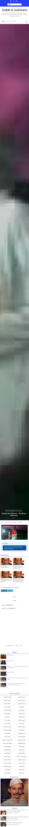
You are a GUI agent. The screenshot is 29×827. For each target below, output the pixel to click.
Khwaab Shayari (21, 733)
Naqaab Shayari (21, 743)
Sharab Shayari (7, 756)
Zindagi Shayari (7, 773)
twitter (11, 590)
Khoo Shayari (7, 736)
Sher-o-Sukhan (14, 10)
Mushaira (19, 510)
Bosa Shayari (7, 707)
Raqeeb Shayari (7, 750)
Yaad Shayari (7, 769)
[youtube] (11, 2)
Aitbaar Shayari (7, 700)
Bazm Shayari (7, 703)
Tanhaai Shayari (7, 759)
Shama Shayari (21, 753)
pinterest (17, 590)
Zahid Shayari (22, 769)
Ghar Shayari (7, 720)
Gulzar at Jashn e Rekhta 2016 (13, 811)
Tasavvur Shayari (7, 763)
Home (2, 522)
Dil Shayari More (7, 710)
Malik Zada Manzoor (10, 510)
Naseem (9, 518)
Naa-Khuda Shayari (7, 743)
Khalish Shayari (21, 726)
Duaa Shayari (7, 713)
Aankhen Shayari (7, 697)
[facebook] (16, 2)
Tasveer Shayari (21, 763)
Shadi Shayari (7, 753)
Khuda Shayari (11, 672)
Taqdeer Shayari (21, 759)
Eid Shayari (7, 717)
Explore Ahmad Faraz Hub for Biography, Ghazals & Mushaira (13, 547)
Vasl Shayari (21, 766)
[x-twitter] (14, 2)
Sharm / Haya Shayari (21, 756)
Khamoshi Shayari (7, 730)
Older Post (17, 645)
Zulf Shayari (10, 660)
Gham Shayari (21, 717)
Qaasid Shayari (7, 746)
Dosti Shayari (22, 710)
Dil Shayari (21, 707)
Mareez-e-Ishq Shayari (7, 740)
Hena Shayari (7, 723)
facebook (5, 590)
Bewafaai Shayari (22, 703)
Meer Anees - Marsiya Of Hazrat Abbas (13, 799)
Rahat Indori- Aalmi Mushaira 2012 (14, 822)
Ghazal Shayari (21, 720)
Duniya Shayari (21, 713)
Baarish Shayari (21, 700)
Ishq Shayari (10, 655)
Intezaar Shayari (7, 726)
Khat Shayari (21, 730)
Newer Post (10, 645)
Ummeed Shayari (7, 766)
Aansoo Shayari (21, 697)
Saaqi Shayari (22, 750)
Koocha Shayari (21, 736)
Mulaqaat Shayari (22, 740)
